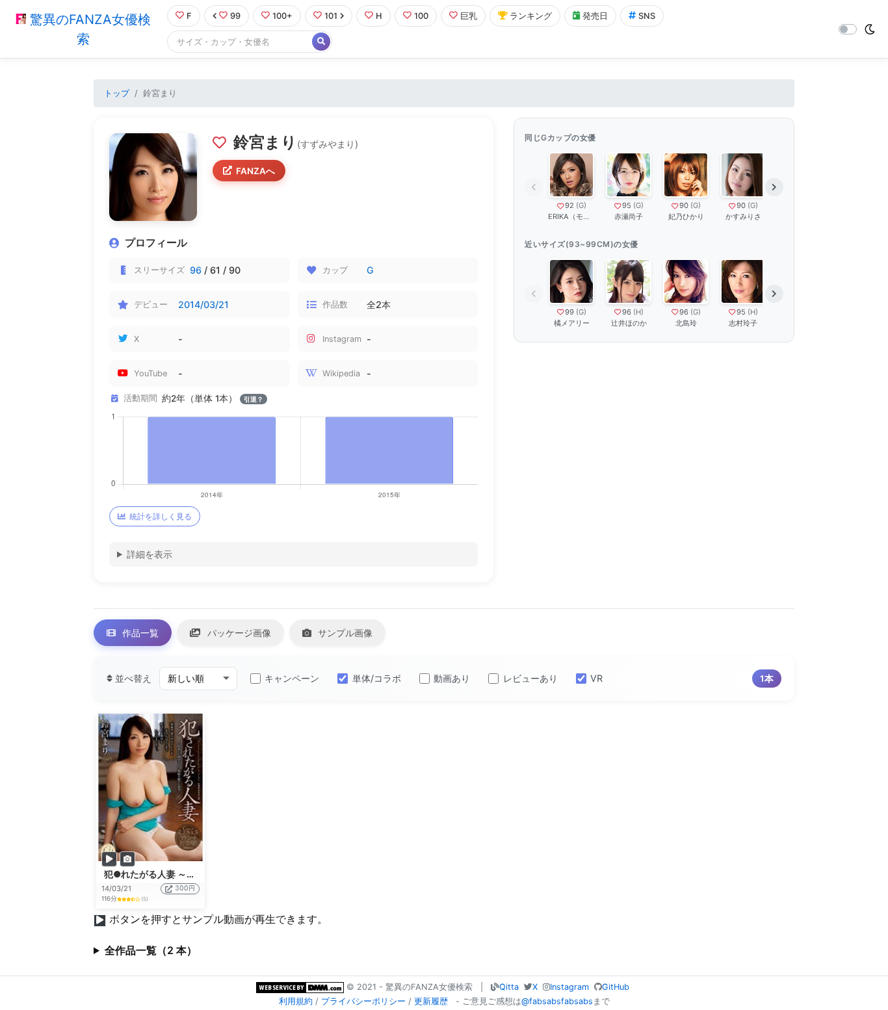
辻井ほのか (629, 323)
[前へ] (534, 187)
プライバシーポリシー (363, 1001)
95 (626, 205)
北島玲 (686, 323)
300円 (185, 888)
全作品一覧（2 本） (151, 950)
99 (235, 16)
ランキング (531, 16)
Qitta (509, 987)
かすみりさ (743, 216)
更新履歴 (431, 1001)
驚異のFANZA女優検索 (88, 29)
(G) (581, 205)
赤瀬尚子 (628, 216)
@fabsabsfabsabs (557, 1001)
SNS (646, 16)
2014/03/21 (203, 304)
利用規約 (296, 1001)
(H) (638, 312)
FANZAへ (255, 171)
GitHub (615, 987)
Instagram (569, 987)
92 (569, 205)
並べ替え (131, 678)
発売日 (595, 16)
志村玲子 (743, 323)
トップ (116, 93)
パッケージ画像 (238, 632)
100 (421, 16)
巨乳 (468, 16)
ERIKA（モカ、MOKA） (571, 216)
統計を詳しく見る (160, 516)
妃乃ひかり (686, 216)
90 (683, 205)
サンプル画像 (343, 632)
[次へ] (774, 187)
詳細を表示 (149, 554)
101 (330, 16)
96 (196, 270)
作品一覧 (139, 632)
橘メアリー (572, 323)
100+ (282, 16)
